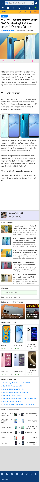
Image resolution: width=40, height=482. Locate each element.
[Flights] (14, 8)
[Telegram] (26, 474)
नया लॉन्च (4, 16)
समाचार (25, 11)
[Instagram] (22, 474)
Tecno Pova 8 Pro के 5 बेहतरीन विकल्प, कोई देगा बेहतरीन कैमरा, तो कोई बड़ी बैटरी (24, 276)
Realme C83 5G (18, 371)
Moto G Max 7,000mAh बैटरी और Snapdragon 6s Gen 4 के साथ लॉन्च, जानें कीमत (24, 264)
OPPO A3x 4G (18, 345)
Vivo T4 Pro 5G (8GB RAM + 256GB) (31, 371)
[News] (8, 8)
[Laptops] (25, 8)
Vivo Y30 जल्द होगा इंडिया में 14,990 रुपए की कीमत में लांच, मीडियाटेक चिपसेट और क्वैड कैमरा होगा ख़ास (25, 251)
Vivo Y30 (3, 345)
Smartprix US (5, 479)
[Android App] (36, 474)
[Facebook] (7, 474)
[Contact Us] (2, 474)
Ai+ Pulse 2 (4, 371)
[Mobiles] (19, 8)
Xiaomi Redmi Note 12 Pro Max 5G (32, 345)
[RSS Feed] (31, 474)
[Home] (3, 8)
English (35, 11)
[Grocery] (36, 8)
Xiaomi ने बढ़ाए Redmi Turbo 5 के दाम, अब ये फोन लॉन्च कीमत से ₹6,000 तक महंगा (12, 316)
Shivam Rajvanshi (16, 213)
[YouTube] (17, 474)
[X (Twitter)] (12, 474)
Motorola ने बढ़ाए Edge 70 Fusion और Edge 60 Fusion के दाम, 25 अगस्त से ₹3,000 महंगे (25, 227)
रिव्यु (30, 11)
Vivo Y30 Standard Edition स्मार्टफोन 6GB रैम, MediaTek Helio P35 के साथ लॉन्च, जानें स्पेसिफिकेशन (25, 239)
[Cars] (30, 8)
